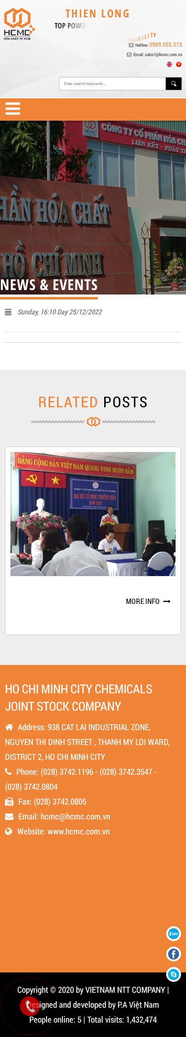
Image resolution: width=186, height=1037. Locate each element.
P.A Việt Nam (138, 1004)
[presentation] (8, 543)
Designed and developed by (71, 1004)
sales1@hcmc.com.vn (163, 54)
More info (143, 587)
